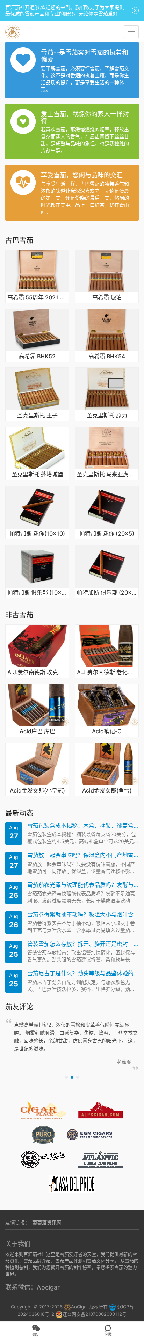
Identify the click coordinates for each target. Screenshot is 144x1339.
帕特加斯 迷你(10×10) (37, 534)
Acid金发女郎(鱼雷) (107, 791)
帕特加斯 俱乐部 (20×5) (107, 593)
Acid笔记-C (107, 731)
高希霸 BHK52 (37, 356)
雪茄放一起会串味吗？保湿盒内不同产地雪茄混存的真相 (83, 855)
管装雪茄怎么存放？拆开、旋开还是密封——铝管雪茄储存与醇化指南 (83, 944)
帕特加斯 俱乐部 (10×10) (37, 593)
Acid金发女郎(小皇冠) (37, 791)
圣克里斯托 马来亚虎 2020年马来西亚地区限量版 (107, 474)
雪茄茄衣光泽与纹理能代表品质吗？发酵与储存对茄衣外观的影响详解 (83, 885)
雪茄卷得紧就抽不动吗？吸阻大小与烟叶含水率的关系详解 (83, 914)
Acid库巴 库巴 (37, 731)
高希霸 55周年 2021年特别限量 (37, 297)
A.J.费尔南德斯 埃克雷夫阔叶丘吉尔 (37, 672)
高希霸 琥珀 (107, 297)
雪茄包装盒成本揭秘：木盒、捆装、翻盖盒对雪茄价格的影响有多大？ (83, 825)
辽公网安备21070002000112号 (95, 1314)
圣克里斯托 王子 (37, 415)
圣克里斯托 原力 (107, 415)
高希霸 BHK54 (106, 356)
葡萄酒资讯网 (47, 1222)
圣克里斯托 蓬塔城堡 (37, 474)
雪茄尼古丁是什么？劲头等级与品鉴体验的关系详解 (83, 973)
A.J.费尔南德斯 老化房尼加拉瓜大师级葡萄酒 (107, 672)
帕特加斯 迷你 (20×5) (106, 534)
